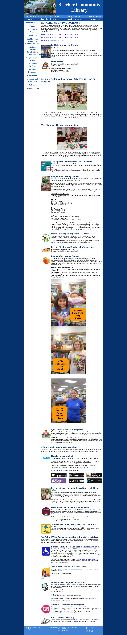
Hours (32, 26)
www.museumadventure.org (59, 612)
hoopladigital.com (60, 470)
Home (29, 19)
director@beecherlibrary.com (63, 631)
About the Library (48, 19)
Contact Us (32, 35)
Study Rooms (32, 75)
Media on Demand (89, 509)
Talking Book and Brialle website (86, 559)
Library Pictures (32, 88)
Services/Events (74, 19)
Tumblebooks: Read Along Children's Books (32, 41)
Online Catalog (32, 22)
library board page (77, 621)
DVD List (32, 85)
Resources (95, 19)
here (96, 451)
